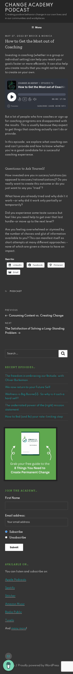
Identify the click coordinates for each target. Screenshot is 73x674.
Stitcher (10, 595)
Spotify (10, 587)
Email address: (15, 515)
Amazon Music (15, 604)
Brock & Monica (40, 36)
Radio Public (13, 612)
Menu (38, 27)
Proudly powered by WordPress (38, 665)
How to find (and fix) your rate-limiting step (34, 416)
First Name (12, 498)
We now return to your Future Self (27, 387)
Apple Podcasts (15, 579)
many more (18, 628)
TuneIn (9, 620)
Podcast (16, 291)
